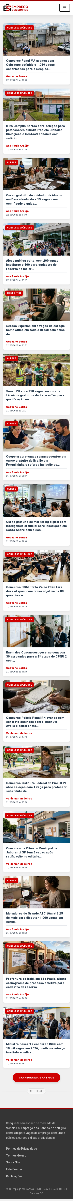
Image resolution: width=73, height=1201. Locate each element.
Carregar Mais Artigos (36, 1077)
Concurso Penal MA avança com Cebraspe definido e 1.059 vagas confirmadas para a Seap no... (30, 65)
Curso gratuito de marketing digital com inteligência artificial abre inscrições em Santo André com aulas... (36, 526)
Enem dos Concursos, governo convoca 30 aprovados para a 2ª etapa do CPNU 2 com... (36, 657)
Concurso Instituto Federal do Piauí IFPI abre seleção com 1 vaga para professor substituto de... (36, 787)
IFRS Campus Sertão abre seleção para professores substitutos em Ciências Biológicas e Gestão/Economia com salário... (35, 132)
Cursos (11, 162)
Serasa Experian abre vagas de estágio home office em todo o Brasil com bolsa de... (35, 330)
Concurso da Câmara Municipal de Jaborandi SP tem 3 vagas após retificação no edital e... (31, 852)
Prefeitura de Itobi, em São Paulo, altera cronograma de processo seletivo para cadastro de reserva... (36, 983)
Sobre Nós (13, 1162)
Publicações (14, 1176)
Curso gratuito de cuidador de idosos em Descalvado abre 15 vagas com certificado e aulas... (34, 199)
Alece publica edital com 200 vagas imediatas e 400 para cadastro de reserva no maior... (32, 265)
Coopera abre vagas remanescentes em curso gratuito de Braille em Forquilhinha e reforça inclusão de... (36, 461)
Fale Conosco (15, 1169)
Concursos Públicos (19, 28)
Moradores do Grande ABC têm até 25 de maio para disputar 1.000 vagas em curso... (34, 918)
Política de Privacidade (21, 1148)
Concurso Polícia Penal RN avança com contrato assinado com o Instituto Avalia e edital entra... (35, 722)
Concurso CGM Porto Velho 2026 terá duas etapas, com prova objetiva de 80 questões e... (35, 591)
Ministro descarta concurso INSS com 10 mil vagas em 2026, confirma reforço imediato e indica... (35, 1048)
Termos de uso (16, 1155)
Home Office (14, 293)
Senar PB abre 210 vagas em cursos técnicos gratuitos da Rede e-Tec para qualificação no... (35, 395)
